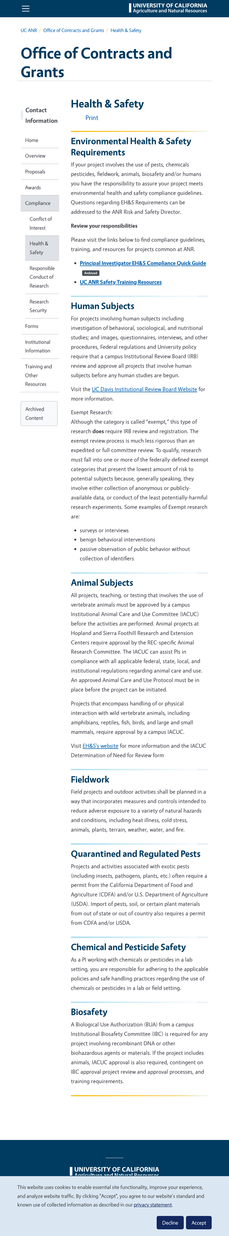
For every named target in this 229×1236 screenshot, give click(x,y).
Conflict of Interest (41, 223)
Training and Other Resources (38, 375)
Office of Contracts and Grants (73, 30)
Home (31, 140)
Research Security (39, 306)
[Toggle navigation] (25, 9)
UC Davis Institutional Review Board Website (144, 389)
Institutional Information (37, 346)
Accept (199, 1222)
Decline (170, 1222)
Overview (35, 155)
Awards (33, 187)
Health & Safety (39, 248)
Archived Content (34, 413)
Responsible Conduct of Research (42, 277)
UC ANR (29, 30)
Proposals (35, 171)
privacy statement (153, 1204)
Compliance (38, 203)
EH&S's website (100, 745)
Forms (31, 326)
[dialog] (114, 1206)
